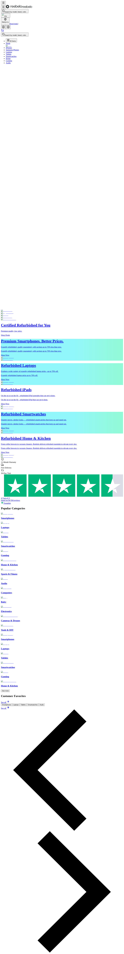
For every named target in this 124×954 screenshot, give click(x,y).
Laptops (9, 52)
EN (5, 16)
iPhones (9, 48)
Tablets (8, 54)
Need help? (14, 24)
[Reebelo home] (19, 8)
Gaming (9, 61)
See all (3, 702)
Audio (8, 63)
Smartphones (6, 705)
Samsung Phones (12, 50)
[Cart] (2, 31)
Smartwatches (11, 56)
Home (8, 59)
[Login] (3, 27)
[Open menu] (3, 3)
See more (5, 691)
